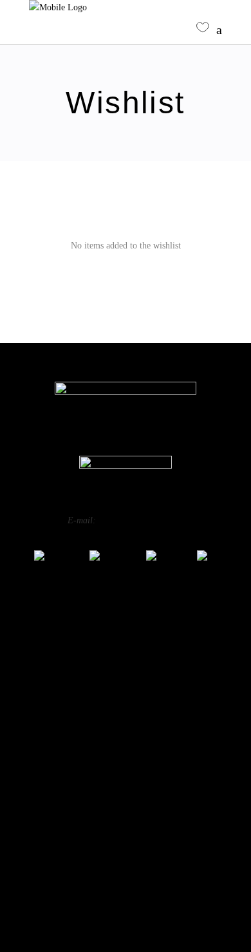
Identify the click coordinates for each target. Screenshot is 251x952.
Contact (125, 824)
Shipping (125, 882)
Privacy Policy (126, 843)
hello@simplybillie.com (141, 520)
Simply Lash (126, 737)
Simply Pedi (125, 673)
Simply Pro (125, 689)
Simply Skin (125, 721)
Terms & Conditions (125, 901)
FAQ (125, 805)
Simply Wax (125, 705)
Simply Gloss (125, 657)
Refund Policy (125, 863)
